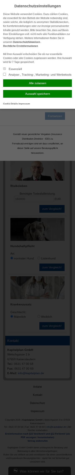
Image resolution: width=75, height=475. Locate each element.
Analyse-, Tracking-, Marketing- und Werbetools (39, 74)
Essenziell (15, 69)
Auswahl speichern (37, 93)
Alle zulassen (37, 83)
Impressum (24, 103)
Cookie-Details (10, 103)
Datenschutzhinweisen (26, 42)
